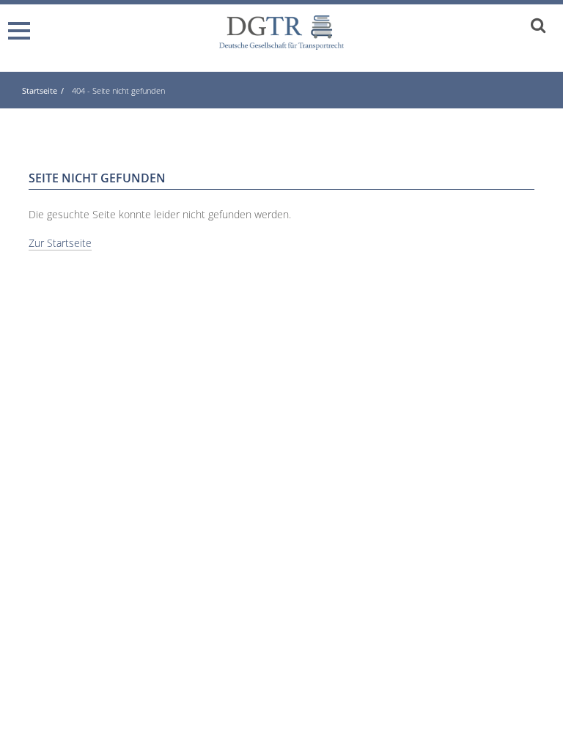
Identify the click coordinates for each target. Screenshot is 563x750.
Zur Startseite (60, 243)
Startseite (39, 90)
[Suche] (538, 24)
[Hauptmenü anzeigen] (21, 24)
